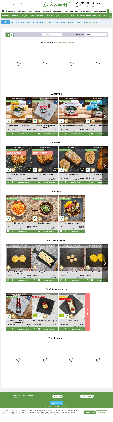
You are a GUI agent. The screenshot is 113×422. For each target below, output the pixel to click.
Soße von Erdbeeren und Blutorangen (18, 321)
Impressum (30, 395)
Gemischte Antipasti (72, 223)
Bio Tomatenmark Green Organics (45, 321)
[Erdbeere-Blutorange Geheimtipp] (72, 112)
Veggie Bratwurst (45, 272)
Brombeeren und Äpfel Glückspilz (98, 125)
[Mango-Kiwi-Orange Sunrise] (19, 112)
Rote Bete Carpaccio (45, 223)
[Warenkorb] (98, 3)
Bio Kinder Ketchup (72, 321)
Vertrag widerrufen (56, 403)
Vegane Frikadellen (71, 272)
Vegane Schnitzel (98, 272)
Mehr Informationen (92, 22)
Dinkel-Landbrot (72, 174)
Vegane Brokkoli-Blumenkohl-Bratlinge (18, 273)
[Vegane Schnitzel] (98, 258)
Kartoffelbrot (98, 174)
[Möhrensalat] (19, 209)
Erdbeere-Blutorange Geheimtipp (71, 125)
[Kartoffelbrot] (98, 161)
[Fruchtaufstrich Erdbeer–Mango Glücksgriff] (45, 112)
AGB (24, 395)
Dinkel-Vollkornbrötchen (45, 174)
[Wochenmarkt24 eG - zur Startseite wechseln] (57, 4)
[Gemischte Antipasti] (72, 209)
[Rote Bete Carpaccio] (45, 209)
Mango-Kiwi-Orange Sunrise (19, 125)
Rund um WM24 (57, 396)
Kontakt (15, 397)
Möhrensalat (18, 223)
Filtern (47, 35)
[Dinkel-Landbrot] (72, 161)
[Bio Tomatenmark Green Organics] (45, 307)
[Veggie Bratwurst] (45, 258)
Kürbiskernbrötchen (19, 174)
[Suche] (13, 3)
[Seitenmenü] (3, 11)
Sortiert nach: (80, 34)
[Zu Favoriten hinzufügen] (8, 134)
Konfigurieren (101, 412)
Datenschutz (16, 395)
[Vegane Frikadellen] (72, 258)
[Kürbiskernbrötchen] (19, 161)
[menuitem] (98, 3)
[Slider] (8, 35)
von (18, 99)
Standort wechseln (87, 396)
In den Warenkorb (23, 134)
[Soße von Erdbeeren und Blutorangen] (19, 307)
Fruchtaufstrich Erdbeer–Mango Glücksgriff (45, 126)
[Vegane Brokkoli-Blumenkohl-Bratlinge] (19, 258)
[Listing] (12, 35)
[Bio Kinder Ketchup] (72, 307)
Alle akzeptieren (90, 412)
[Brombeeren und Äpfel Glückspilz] (98, 112)
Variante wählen (76, 182)
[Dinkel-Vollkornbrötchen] (45, 161)
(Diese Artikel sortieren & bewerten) (64, 42)
